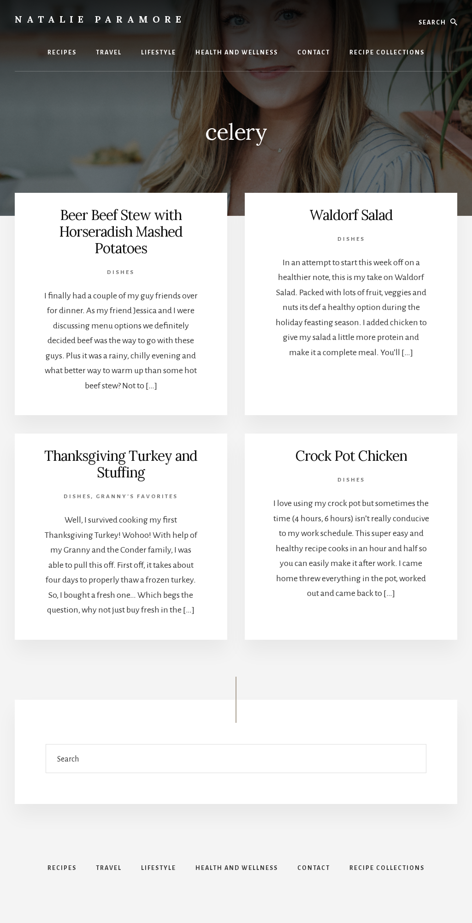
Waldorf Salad (351, 215)
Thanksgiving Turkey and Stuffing (120, 464)
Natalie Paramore (100, 19)
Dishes (121, 272)
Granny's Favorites (137, 497)
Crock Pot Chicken (351, 455)
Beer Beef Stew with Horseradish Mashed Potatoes (121, 231)
